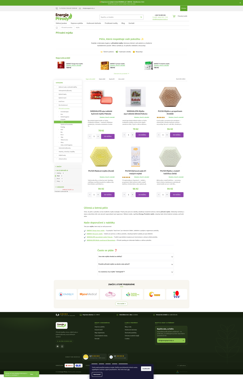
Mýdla (62, 122)
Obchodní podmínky (131, 333)
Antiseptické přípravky (65, 91)
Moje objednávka (100, 333)
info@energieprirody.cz (160, 19)
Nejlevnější (102, 79)
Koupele (63, 119)
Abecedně (121, 79)
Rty (62, 132)
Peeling (63, 127)
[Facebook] (57, 346)
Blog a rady (128, 327)
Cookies (127, 339)
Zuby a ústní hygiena (66, 145)
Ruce (62, 135)
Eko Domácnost (63, 105)
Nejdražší (111, 79)
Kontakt (97, 339)
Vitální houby (62, 155)
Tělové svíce (64, 140)
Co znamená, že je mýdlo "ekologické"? (111, 272)
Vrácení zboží (98, 330)
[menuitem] (61, 23)
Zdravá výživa (63, 159)
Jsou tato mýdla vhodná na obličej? (110, 256)
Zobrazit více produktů (120, 73)
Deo (62, 114)
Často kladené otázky (101, 336)
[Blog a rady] (62, 346)
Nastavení (97, 374)
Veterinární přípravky (65, 148)
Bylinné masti (62, 98)
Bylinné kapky (63, 94)
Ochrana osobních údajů (132, 336)
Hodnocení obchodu (131, 330)
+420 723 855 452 (160, 15)
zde (128, 370)
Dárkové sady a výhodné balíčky (68, 87)
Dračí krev (61, 101)
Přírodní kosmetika (64, 109)
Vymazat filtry (67, 190)
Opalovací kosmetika (67, 124)
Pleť (62, 130)
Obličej (60, 173)
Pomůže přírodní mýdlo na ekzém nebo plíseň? (114, 264)
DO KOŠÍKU (108, 136)
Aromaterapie (65, 112)
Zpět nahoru (182, 365)
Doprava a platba (100, 327)
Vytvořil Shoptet (183, 372)
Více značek (121, 304)
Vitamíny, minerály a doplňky (67, 152)
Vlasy (62, 142)
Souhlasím (146, 369)
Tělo (62, 137)
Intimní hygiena (65, 117)
